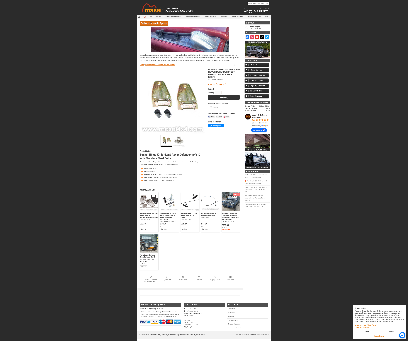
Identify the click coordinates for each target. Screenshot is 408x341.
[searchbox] (258, 3)
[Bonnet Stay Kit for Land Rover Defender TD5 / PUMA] (190, 201)
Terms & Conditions (234, 324)
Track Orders (182, 280)
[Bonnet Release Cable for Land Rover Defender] (210, 201)
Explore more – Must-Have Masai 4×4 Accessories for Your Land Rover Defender (256, 189)
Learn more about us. (362, 327)
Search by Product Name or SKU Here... (151, 280)
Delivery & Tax (256, 91)
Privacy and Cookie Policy (236, 328)
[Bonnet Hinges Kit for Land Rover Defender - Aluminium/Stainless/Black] (149, 201)
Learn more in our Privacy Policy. (365, 325)
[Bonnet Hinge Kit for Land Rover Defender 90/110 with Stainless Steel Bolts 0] (166, 141)
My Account (167, 280)
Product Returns (233, 320)
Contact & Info (237, 17)
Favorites (199, 280)
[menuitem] (235, 64)
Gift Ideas (158, 17)
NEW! (150, 17)
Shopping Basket (214, 280)
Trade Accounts (256, 80)
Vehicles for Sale (254, 17)
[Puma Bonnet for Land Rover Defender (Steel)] (149, 243)
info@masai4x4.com (192, 311)
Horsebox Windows (193, 17)
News (266, 17)
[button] (214, 107)
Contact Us (231, 309)
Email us (253, 65)
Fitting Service (256, 70)
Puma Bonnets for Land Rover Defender (160, 65)
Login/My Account (257, 86)
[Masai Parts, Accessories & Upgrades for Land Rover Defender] (204, 14)
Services (224, 17)
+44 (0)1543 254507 (256, 11)
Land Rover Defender (173, 17)
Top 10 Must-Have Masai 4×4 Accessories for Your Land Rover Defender (255, 198)
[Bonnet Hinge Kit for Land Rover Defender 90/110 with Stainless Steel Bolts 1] (179, 141)
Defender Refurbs (257, 75)
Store (142, 65)
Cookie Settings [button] (379, 336)
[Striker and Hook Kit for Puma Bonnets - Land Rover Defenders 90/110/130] (169, 201)
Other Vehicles (210, 17)
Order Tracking (256, 96)
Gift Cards (230, 280)
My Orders (231, 316)
